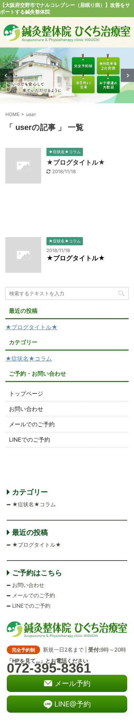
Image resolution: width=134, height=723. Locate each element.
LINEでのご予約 (29, 439)
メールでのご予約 (32, 424)
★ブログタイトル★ (75, 162)
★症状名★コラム (28, 358)
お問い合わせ (26, 408)
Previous (6, 75)
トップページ (26, 393)
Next (127, 75)
